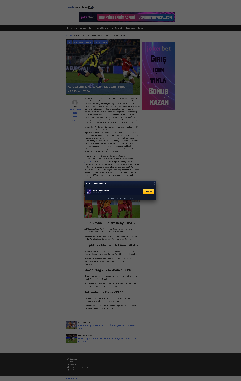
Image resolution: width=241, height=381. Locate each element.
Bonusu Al (148, 191)
